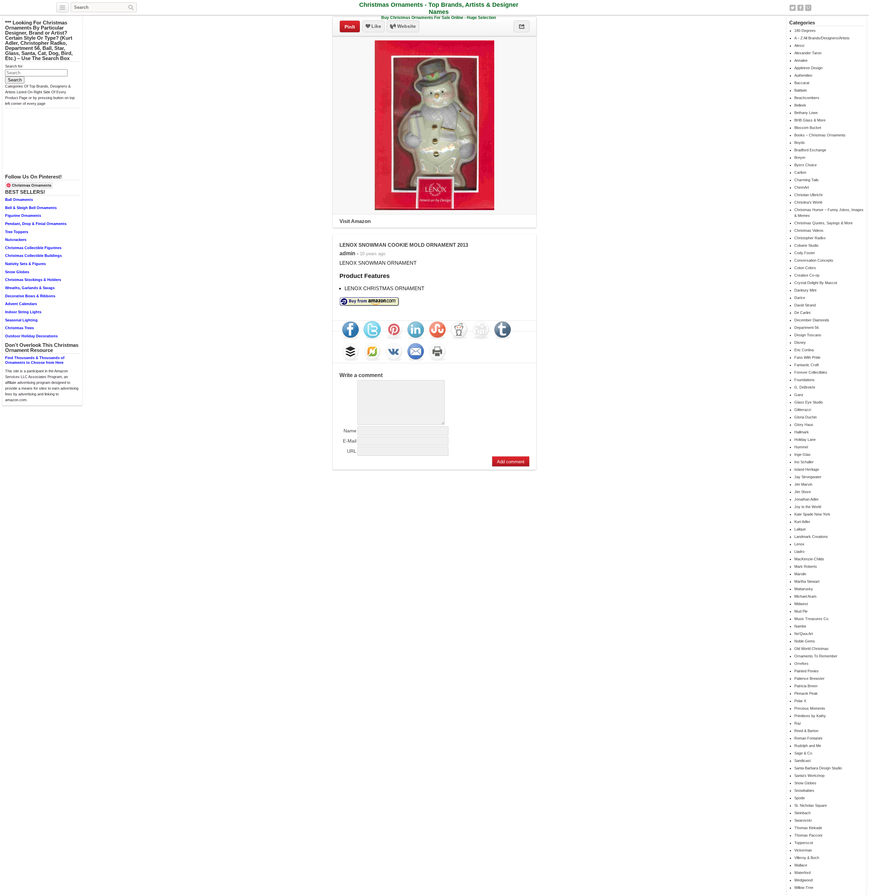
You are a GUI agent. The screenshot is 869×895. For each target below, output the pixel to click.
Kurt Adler (802, 522)
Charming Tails (806, 180)
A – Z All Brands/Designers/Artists (822, 38)
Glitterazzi (802, 410)
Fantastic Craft (806, 365)
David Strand (805, 305)
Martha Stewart (806, 581)
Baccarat (801, 83)
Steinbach (802, 813)
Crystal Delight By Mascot (815, 283)
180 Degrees (805, 31)
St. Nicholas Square (810, 805)
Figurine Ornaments (23, 215)
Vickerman (803, 850)
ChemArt (801, 187)
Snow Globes (17, 272)
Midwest (801, 604)
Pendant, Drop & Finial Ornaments (36, 224)
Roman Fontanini (808, 738)
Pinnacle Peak (806, 693)
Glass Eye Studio (808, 402)
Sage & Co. (803, 753)
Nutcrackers (15, 240)
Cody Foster (804, 253)
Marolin (800, 574)
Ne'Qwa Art (803, 634)
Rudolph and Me (807, 746)
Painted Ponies (806, 671)
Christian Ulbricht (808, 195)
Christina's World (808, 202)
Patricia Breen (805, 686)
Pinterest (808, 7)
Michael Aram (805, 596)
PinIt (350, 27)
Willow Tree (803, 887)
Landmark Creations (811, 537)
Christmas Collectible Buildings (33, 256)
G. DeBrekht (804, 387)
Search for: (14, 66)
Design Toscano (807, 335)
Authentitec (803, 75)
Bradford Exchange (810, 150)
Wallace (800, 865)
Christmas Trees (19, 328)
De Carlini (802, 313)
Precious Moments (809, 708)
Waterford (802, 873)
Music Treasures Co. (811, 619)
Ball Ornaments (19, 200)
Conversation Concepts (813, 260)
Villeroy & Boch (806, 858)
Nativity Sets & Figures (25, 264)
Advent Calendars (21, 304)
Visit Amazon (355, 221)
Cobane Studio (806, 245)
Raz (797, 723)
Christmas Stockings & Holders (33, 280)
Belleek (800, 105)
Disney (800, 342)
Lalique (800, 529)
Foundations (804, 380)
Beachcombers (806, 98)
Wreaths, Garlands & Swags (30, 288)
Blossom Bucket (807, 128)
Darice (799, 298)
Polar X (800, 701)
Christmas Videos (809, 230)
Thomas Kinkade (808, 828)
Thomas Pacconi (808, 835)
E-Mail (349, 441)
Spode (799, 798)
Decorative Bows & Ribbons (30, 296)
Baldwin (800, 90)
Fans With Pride (807, 357)
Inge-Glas (802, 454)
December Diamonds (811, 320)
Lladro (799, 551)
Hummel (801, 447)
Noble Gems (804, 641)
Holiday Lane (805, 439)
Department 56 (806, 327)
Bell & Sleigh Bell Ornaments (31, 208)
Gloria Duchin (805, 417)
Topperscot (803, 843)
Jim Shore (802, 492)
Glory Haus (803, 425)
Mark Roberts (805, 566)
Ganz (798, 395)
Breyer (800, 157)
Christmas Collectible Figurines (33, 248)
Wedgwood (803, 880)
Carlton (800, 172)
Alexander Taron (807, 53)
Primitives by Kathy (810, 716)
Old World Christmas (811, 649)
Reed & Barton (806, 731)
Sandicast (802, 761)
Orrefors (801, 663)
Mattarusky (803, 589)
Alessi (799, 45)
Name (350, 430)
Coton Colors (805, 268)
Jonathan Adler (806, 499)
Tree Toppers (16, 232)
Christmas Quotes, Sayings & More (823, 223)
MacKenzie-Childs (809, 559)
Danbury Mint (805, 290)
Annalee (801, 60)
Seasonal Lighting (21, 320)
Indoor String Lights (23, 312)
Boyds (799, 143)
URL (351, 451)
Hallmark (801, 432)
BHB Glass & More (810, 120)
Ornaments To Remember (815, 656)
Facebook (800, 7)
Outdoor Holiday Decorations (31, 336)
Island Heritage (806, 469)
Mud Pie (801, 611)
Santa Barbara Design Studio (818, 768)
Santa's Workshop (809, 775)
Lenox (799, 544)
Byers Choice (805, 165)
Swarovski (803, 820)
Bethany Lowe (806, 113)
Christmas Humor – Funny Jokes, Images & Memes (829, 213)
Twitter (792, 7)
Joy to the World (807, 507)
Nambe (800, 626)
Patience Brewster (809, 678)
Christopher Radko (810, 238)
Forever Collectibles (810, 372)
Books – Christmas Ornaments (820, 135)
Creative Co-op (806, 275)
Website (406, 26)
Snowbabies (804, 790)
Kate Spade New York (812, 514)
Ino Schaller (804, 462)
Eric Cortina (804, 350)
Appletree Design (808, 68)
